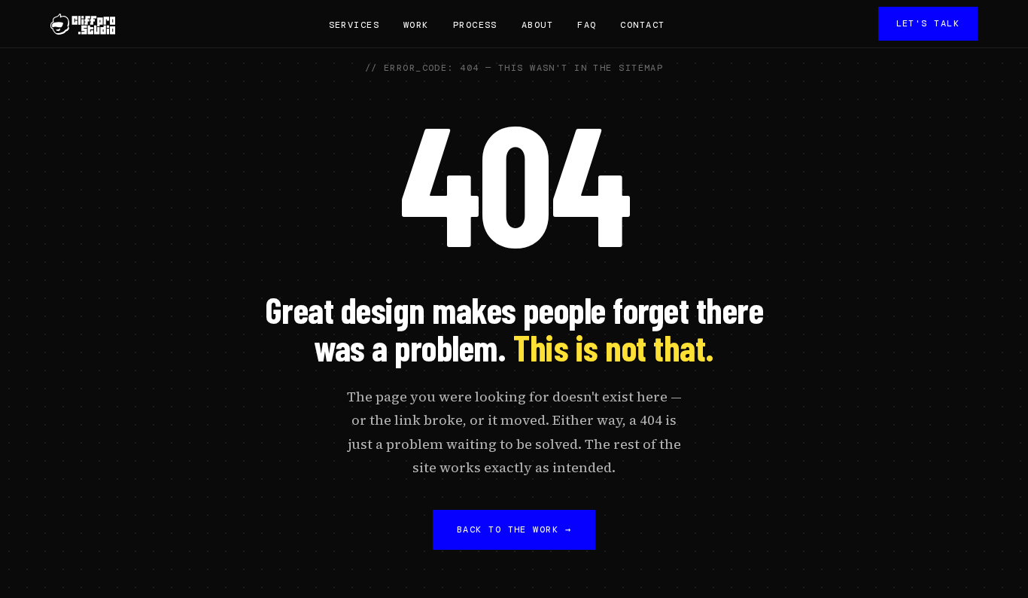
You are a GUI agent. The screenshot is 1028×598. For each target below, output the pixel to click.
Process (475, 25)
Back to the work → (514, 529)
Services (354, 25)
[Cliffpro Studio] (82, 24)
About (537, 25)
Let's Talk (928, 23)
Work (416, 25)
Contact (642, 25)
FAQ (586, 25)
